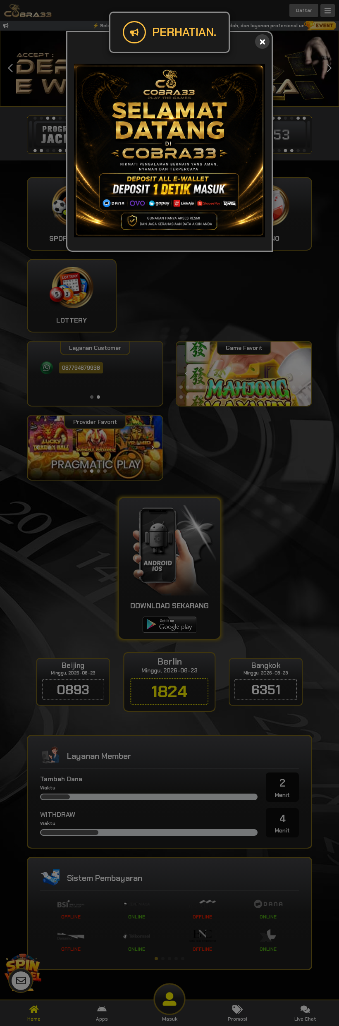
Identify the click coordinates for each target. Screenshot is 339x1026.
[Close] (262, 41)
